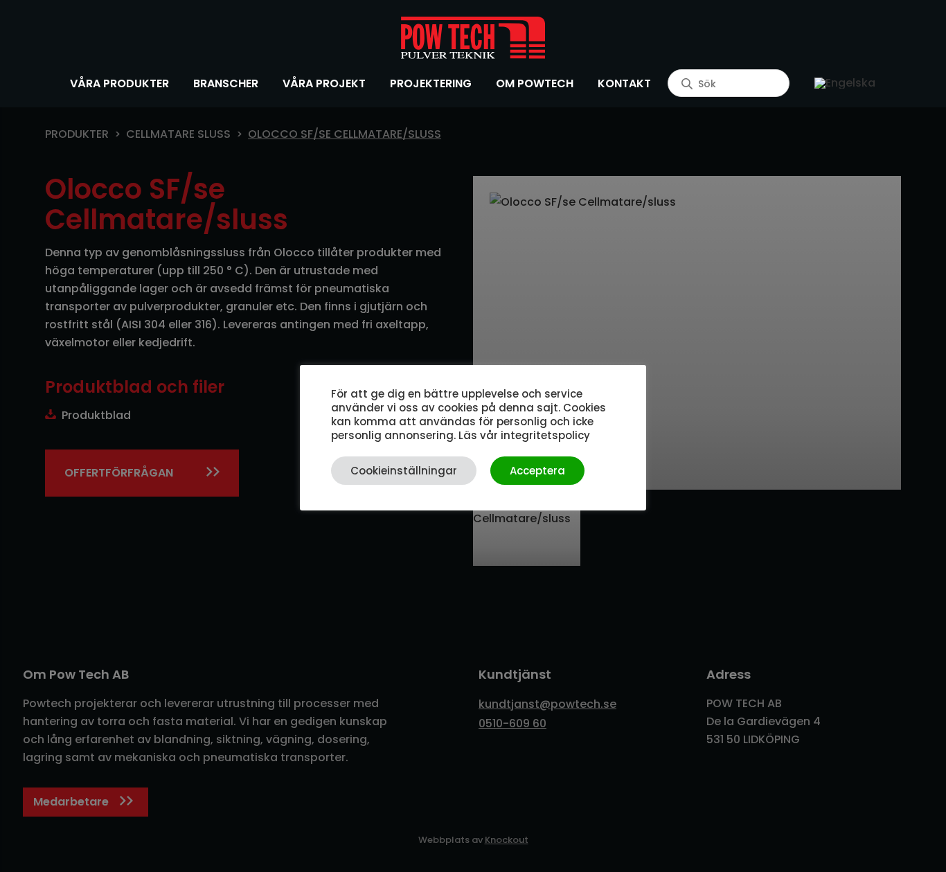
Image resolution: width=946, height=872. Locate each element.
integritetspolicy (545, 435)
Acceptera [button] (537, 470)
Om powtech (534, 83)
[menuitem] (844, 83)
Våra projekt (324, 83)
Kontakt (624, 83)
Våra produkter (119, 83)
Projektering (431, 83)
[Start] (473, 38)
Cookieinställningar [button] (403, 470)
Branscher (225, 83)
